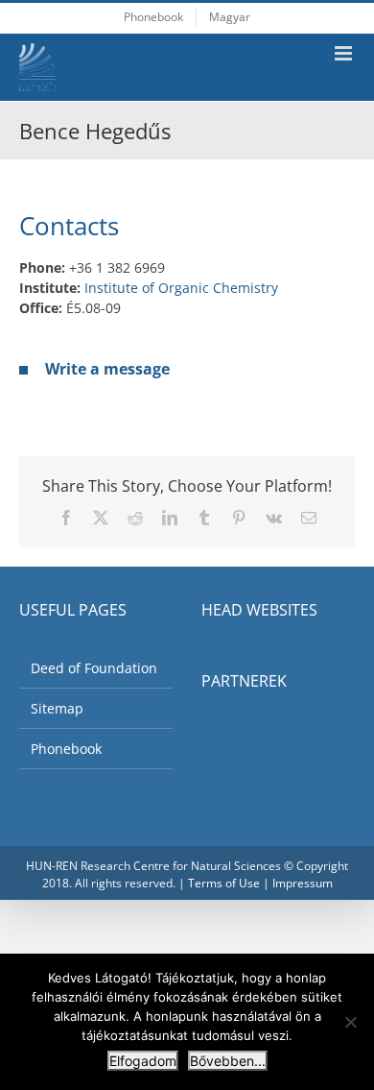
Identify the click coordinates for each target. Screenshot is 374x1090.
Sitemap (57, 708)
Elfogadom (142, 1061)
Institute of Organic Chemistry (181, 288)
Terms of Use (224, 883)
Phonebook (66, 748)
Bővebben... (228, 1061)
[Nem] (350, 1021)
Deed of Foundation (94, 668)
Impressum (302, 883)
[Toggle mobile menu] (345, 53)
